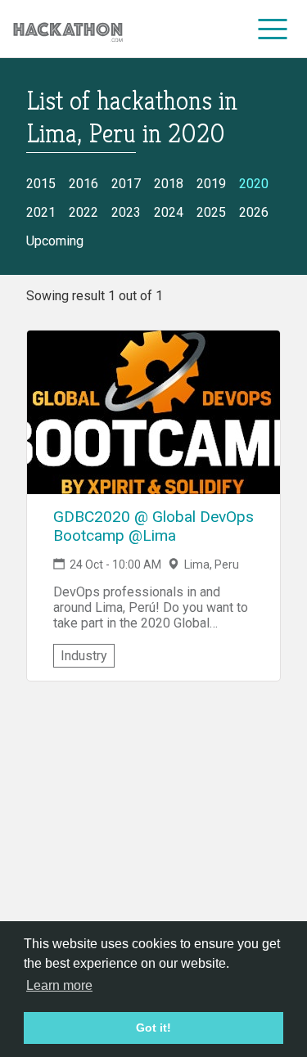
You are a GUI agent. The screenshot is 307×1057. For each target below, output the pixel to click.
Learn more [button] (59, 985)
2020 (254, 183)
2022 (83, 212)
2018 (168, 183)
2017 (126, 183)
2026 (254, 212)
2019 (211, 183)
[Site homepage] (68, 29)
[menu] (273, 28)
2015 (41, 183)
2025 (211, 212)
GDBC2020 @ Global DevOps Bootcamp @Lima (153, 526)
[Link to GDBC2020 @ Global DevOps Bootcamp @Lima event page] (153, 412)
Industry (84, 655)
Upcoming (55, 241)
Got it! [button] (153, 1027)
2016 (83, 183)
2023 (126, 212)
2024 (168, 212)
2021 (41, 212)
